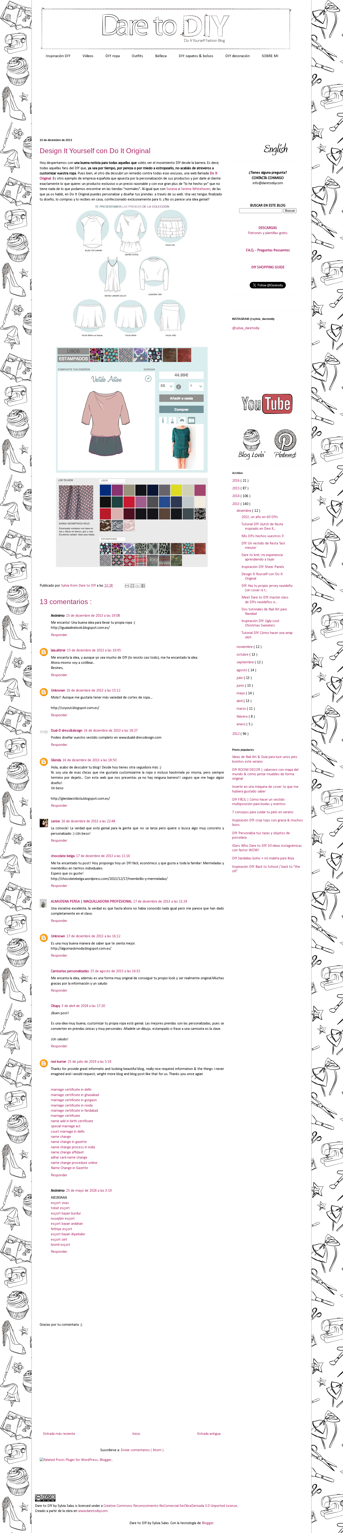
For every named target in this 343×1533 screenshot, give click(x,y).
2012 (236, 734)
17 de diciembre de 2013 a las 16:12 (93, 936)
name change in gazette (69, 1142)
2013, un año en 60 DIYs (260, 517)
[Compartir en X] (137, 585)
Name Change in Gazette (69, 1168)
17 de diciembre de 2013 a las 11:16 (103, 856)
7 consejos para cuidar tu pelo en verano (262, 812)
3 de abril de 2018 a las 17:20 (83, 1006)
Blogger (207, 1523)
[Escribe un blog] (132, 585)
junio (241, 686)
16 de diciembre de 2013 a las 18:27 (111, 731)
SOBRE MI (270, 56)
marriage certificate (65, 1116)
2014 (236, 496)
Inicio (136, 1434)
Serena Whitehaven (195, 189)
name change (61, 1137)
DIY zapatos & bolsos (196, 56)
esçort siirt (59, 1240)
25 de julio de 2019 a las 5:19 (89, 1062)
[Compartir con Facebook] (143, 585)
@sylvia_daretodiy (245, 328)
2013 (236, 504)
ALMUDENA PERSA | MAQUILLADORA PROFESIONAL (91, 901)
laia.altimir (58, 650)
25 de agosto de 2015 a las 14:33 (115, 971)
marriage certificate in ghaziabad (75, 1095)
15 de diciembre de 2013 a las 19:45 (94, 650)
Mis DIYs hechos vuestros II (263, 536)
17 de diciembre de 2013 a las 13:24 (160, 901)
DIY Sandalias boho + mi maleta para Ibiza (263, 858)
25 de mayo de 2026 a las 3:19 (89, 1191)
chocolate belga (63, 856)
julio (240, 678)
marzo (242, 709)
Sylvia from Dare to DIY (79, 586)
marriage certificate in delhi (71, 1090)
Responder (59, 635)
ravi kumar (58, 1062)
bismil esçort (60, 1245)
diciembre (244, 511)
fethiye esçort (61, 1229)
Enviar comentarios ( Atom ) (142, 1450)
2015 (236, 488)
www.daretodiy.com (93, 1511)
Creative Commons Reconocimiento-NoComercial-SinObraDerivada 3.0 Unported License (170, 1506)
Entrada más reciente (59, 1434)
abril (240, 701)
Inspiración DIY (58, 56)
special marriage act (65, 1126)
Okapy (55, 1006)
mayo (241, 693)
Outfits (137, 56)
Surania (171, 189)
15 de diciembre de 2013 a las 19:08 (93, 616)
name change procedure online (74, 1163)
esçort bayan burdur (66, 1213)
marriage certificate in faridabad (74, 1111)
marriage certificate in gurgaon (74, 1100)
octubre (243, 655)
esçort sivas (60, 1203)
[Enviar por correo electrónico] (127, 585)
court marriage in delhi (67, 1132)
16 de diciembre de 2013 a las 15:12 (93, 690)
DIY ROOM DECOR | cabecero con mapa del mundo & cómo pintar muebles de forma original (265, 774)
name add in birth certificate (72, 1121)
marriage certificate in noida (72, 1105)
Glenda (56, 760)
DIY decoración (237, 56)
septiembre (246, 662)
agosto (242, 670)
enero (241, 724)
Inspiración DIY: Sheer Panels (263, 567)
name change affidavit (67, 1152)
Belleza (161, 56)
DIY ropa (112, 56)
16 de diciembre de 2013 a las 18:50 (89, 760)
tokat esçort (60, 1208)
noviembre (245, 647)
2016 (236, 481)
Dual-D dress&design (66, 731)
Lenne (55, 821)
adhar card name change (69, 1157)
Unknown (58, 690)
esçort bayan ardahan (67, 1224)
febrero (243, 717)
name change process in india (73, 1147)
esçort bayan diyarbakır (68, 1234)
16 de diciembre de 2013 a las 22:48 (88, 821)
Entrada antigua (208, 1434)
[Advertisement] (171, 100)
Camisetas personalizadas (70, 971)
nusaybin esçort (63, 1219)
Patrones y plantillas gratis (267, 233)
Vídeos (88, 56)
